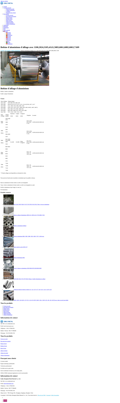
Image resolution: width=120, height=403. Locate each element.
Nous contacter (6, 30)
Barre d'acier (9, 20)
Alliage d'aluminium (10, 24)
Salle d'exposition (55, 395)
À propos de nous (7, 7)
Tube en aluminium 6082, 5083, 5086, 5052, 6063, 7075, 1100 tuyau (29, 236)
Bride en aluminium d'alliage (20, 225)
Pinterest (5, 400)
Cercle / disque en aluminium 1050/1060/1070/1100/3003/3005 (27, 268)
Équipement (6, 27)
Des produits (6, 14)
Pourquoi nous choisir (11, 12)
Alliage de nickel (10, 22)
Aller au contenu (4, 1)
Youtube (5, 401)
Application (5, 25)
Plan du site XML (42, 395)
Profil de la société (10, 9)
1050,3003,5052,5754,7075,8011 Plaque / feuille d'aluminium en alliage (29, 279)
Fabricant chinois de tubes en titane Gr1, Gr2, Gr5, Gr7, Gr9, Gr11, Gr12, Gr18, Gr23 (33, 289)
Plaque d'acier (9, 17)
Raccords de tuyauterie (11, 16)
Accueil (5, 6)
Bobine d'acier (9, 19)
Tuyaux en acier (9, 15)
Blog (4, 29)
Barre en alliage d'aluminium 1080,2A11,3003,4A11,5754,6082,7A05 (29, 215)
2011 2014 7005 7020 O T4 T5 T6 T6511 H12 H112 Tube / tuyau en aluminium (31, 204)
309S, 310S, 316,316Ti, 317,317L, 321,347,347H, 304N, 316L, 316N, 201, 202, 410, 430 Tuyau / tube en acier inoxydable (41, 300)
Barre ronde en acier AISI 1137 (20, 247)
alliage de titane (9, 21)
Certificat (8, 11)
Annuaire (48, 395)
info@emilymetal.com (8, 326)
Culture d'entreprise (10, 10)
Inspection (5, 26)
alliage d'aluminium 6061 (19, 257)
